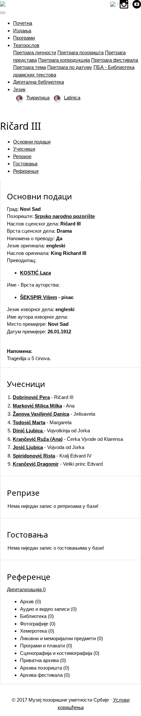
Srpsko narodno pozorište (65, 216)
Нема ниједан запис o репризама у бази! (53, 506)
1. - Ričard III (40, 397)
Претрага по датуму (69, 67)
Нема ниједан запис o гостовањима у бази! (56, 548)
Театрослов (26, 45)
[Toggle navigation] (2, 13)
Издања (22, 30)
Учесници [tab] (24, 149)
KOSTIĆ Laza (35, 272)
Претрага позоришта (80, 52)
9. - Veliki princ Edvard (55, 464)
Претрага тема (29, 67)
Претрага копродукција (64, 60)
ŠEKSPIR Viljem (38, 297)
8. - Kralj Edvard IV (49, 455)
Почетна (22, 23)
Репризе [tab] (22, 156)
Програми (24, 38)
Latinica (72, 97)
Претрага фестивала (114, 60)
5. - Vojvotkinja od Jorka (49, 430)
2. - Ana (41, 405)
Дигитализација (26, 589)
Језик (19, 89)
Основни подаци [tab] (31, 141)
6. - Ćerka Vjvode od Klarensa (65, 439)
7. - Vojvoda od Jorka (46, 447)
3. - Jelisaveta (51, 414)
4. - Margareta (39, 422)
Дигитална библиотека (38, 82)
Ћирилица (38, 97)
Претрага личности (34, 52)
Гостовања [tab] (25, 163)
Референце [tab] (26, 171)
